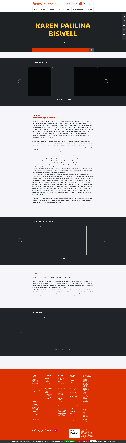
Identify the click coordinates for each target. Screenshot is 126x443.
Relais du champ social (48, 389)
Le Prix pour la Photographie (64, 49)
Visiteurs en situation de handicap (71, 3)
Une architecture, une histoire (61, 379)
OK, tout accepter (70, 441)
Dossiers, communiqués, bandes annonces (35, 380)
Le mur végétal (61, 383)
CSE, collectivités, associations (48, 395)
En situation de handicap (48, 398)
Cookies (71, 417)
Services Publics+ (84, 410)
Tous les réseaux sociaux (73, 397)
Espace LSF (51, 430)
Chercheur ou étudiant (47, 401)
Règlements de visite (74, 415)
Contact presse (35, 383)
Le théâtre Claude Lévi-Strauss (61, 405)
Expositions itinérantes (34, 402)
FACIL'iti (55, 430)
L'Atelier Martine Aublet (61, 402)
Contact (71, 382)
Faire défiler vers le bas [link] (63, 43)
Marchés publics (35, 419)
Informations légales (74, 405)
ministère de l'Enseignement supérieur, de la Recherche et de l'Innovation (87, 436)
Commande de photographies (35, 414)
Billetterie (124, 16)
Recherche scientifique (78, 9)
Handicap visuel (38, 430)
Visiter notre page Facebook (84, 3)
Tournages (34, 411)
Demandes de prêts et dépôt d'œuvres (36, 405)
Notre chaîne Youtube (75, 392)
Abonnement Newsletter (72, 380)
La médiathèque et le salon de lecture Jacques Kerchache (62, 414)
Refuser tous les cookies (83, 441)
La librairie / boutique (62, 386)
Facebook (72, 388)
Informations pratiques (40, 9)
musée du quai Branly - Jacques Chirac (44, 4)
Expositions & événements (63, 9)
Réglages (93, 441)
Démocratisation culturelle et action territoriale (86, 397)
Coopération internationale (86, 401)
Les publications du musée (36, 391)
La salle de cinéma (61, 408)
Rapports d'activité (85, 413)
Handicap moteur (34, 430)
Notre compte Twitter (88, 3)
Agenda (124, 25)
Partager (91, 50)
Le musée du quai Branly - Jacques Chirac (86, 380)
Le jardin (59, 381)
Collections (51, 9)
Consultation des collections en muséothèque (35, 408)
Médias (124, 29)
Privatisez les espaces (36, 399)
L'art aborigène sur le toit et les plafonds (62, 411)
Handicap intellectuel (47, 430)
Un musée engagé (85, 393)
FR (80, 3)
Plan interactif (124, 34)
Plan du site (72, 411)
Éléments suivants (106, 81)
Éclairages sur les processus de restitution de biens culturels (86, 385)
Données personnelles (72, 421)
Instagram (92, 3)
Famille (46, 386)
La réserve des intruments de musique (60, 398)
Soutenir (90, 9)
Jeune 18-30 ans (48, 383)
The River (59, 391)
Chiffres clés (85, 403)
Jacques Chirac (86, 421)
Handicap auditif (42, 430)
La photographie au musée (50, 49)
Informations (124, 21)
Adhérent (47, 378)
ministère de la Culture (85, 434)
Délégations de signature (73, 408)
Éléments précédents (20, 81)
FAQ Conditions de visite (86, 407)
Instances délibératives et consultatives (86, 389)
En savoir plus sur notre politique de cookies (105, 441)
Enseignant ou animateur (48, 381)
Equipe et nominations (85, 416)
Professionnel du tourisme (48, 392)
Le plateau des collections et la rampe (61, 394)
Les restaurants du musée (61, 389)
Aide (71, 413)
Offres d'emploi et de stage (86, 419)
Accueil (34, 50)
